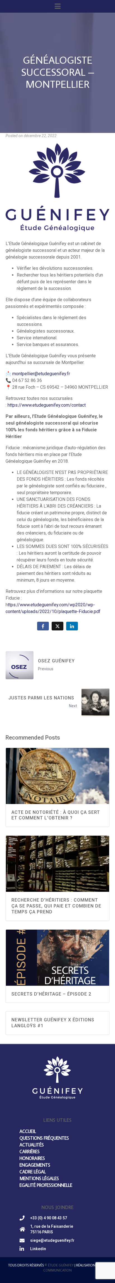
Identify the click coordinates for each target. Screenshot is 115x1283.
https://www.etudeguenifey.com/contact (47, 405)
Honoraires (32, 1158)
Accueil (28, 1131)
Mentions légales (39, 1178)
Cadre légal (33, 1171)
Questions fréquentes (44, 1138)
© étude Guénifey (59, 1265)
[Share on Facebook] (43, 626)
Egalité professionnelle (46, 1185)
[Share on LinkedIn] (72, 626)
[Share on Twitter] (57, 626)
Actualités (32, 1145)
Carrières (30, 1151)
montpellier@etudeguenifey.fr (41, 373)
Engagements (35, 1165)
